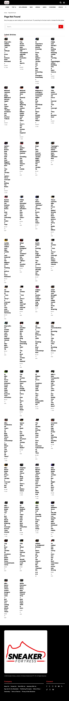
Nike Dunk (38, 464)
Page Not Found (12, 12)
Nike (31, 7)
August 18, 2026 (21, 68)
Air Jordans (23, 7)
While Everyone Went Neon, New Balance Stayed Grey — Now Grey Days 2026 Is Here (23, 596)
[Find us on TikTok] (47, 690)
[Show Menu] (64, 2)
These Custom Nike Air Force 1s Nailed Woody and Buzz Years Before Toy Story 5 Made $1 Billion (53, 215)
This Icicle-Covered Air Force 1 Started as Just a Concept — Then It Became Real (54, 104)
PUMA (53, 38)
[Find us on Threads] (50, 690)
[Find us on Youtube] (58, 686)
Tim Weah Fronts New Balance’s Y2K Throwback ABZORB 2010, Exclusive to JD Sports (24, 52)
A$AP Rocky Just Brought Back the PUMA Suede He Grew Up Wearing (54, 299)
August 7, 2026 (6, 123)
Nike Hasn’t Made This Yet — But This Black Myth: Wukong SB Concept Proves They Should (7, 519)
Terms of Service (16, 691)
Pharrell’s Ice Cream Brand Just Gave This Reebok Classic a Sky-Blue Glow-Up (7, 337)
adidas (37, 7)
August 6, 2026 (37, 125)
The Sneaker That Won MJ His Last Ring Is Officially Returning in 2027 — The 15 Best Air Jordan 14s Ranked (23, 343)
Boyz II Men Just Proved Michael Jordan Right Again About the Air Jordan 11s (38, 157)
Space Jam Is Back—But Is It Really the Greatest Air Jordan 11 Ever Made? (23, 435)
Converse (52, 7)
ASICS (44, 7)
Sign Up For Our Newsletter (11, 689)
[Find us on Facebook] (46, 686)
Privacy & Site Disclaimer (28, 691)
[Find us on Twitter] (49, 686)
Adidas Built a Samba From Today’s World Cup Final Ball (38, 298)
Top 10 (14, 7)
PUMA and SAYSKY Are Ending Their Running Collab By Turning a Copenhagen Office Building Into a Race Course (55, 57)
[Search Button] (61, 2)
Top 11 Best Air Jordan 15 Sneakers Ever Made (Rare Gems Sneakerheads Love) (9, 554)
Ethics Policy (36, 689)
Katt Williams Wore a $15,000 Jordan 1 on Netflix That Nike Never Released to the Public (54, 518)
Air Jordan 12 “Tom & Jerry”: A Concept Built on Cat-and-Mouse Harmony (7, 301)
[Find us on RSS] (61, 686)
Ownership (7, 691)
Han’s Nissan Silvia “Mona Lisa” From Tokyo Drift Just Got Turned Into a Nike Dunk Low (37, 481)
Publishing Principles (26, 689)
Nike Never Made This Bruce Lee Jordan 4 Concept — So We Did (7, 477)
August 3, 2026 (52, 121)
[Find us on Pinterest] (55, 686)
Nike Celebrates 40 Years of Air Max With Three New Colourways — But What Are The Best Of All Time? (8, 439)
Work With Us (21, 686)
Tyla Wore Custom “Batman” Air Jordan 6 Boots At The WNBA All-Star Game (39, 211)
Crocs (60, 7)
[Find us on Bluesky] (53, 690)
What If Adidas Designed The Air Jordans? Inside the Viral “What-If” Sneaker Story (23, 254)
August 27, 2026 (6, 66)
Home (7, 7)
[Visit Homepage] (6, 2)
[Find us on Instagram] (52, 686)
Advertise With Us (31, 686)
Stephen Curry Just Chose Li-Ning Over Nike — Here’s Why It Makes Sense (23, 479)
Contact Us (13, 686)
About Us (6, 686)
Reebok (8, 196)
